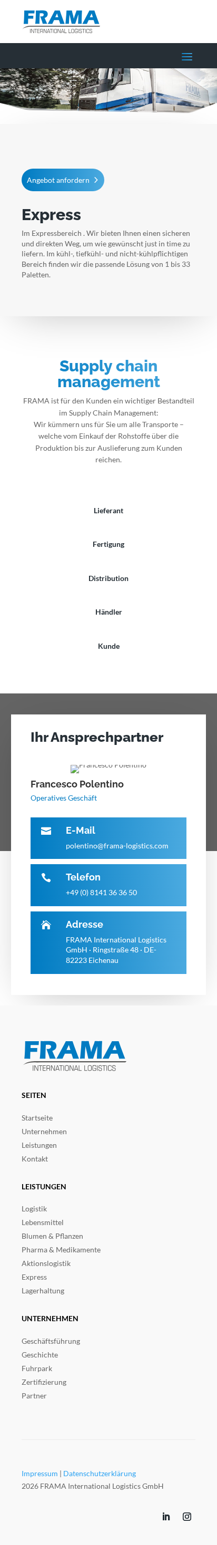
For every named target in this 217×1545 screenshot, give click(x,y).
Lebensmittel (43, 1222)
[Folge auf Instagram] (187, 1516)
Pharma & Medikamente (61, 1249)
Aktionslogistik (46, 1263)
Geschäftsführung (51, 1340)
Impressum (40, 1473)
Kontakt (35, 1158)
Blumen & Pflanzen (52, 1235)
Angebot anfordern (58, 179)
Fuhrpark (37, 1368)
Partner (34, 1395)
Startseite (37, 1117)
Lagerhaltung (43, 1290)
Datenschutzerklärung (99, 1473)
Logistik (34, 1208)
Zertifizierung (44, 1381)
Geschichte (40, 1354)
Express (34, 1276)
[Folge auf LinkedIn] (165, 1516)
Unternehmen (44, 1131)
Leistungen (39, 1144)
